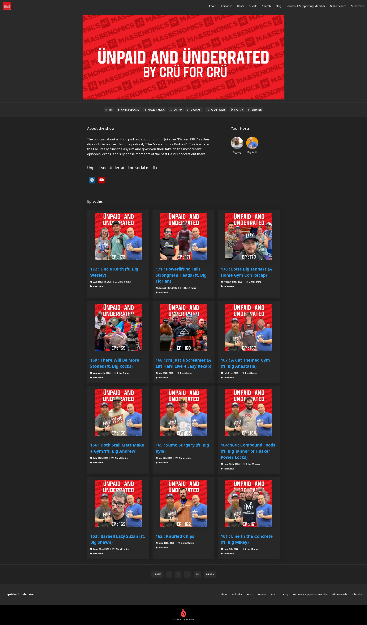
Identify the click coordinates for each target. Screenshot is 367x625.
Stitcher (256, 109)
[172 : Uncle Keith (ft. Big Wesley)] (118, 236)
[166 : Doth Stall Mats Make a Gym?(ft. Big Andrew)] (118, 412)
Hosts (240, 6)
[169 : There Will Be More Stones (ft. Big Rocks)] (118, 327)
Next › (210, 574)
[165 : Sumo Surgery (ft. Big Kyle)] (184, 412)
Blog (278, 6)
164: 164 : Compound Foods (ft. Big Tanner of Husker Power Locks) (248, 451)
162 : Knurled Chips (175, 536)
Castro (178, 109)
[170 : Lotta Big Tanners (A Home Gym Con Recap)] (249, 236)
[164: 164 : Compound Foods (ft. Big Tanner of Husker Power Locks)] (249, 412)
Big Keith (252, 152)
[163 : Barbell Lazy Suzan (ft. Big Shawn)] (118, 503)
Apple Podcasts (130, 109)
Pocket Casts (217, 109)
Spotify (238, 109)
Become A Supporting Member (305, 6)
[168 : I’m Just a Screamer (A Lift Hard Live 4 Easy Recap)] (184, 327)
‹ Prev (157, 574)
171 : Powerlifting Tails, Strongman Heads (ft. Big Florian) (181, 275)
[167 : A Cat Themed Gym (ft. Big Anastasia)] (249, 327)
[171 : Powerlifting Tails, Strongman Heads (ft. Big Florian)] (184, 236)
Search (266, 6)
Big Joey (237, 152)
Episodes (226, 6)
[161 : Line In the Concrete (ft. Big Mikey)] (249, 503)
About (212, 6)
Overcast (196, 109)
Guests (253, 6)
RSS (111, 109)
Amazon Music (156, 109)
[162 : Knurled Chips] (184, 503)
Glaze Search (338, 6)
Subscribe (357, 6)
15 (197, 574)
